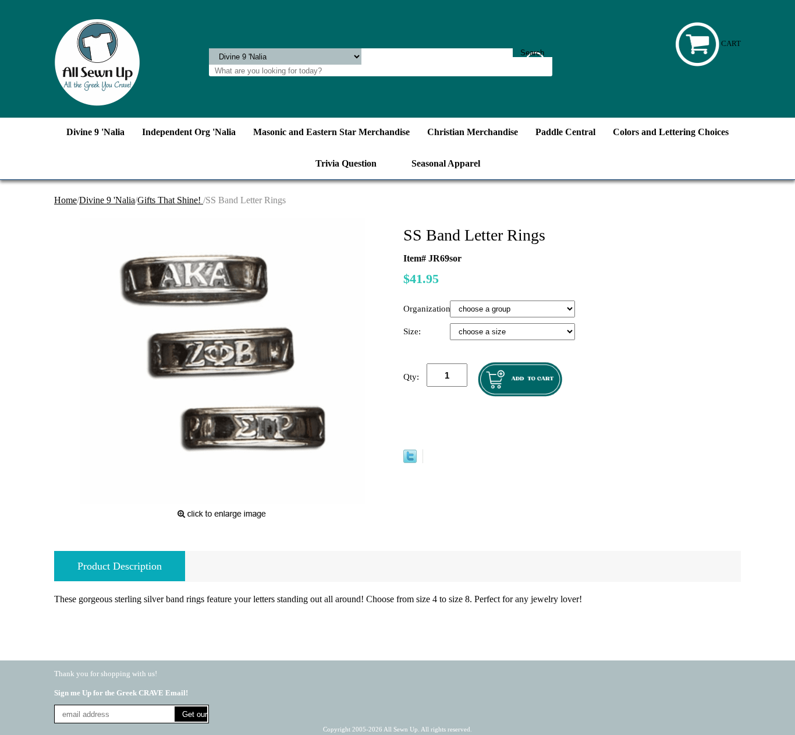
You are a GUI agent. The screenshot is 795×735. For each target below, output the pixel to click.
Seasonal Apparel (445, 163)
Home (65, 200)
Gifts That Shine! (170, 200)
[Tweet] (410, 460)
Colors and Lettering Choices (671, 132)
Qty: (411, 376)
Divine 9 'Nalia (95, 132)
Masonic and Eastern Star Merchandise (331, 132)
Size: (413, 331)
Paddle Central (565, 132)
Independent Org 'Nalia (189, 132)
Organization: (426, 308)
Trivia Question (346, 163)
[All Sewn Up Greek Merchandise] (97, 61)
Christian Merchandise (472, 132)
